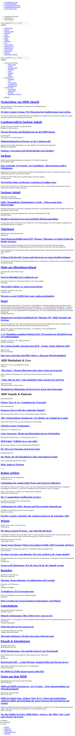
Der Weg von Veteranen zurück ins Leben (20, 449)
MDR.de (7, 97)
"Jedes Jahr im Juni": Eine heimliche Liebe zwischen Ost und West (32, 380)
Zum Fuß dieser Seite (10, 9)
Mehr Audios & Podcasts (12, 464)
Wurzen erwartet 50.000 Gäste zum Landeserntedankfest (27, 296)
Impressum (7, 729)
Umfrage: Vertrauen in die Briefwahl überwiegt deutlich (27, 151)
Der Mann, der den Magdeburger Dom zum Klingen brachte (29, 457)
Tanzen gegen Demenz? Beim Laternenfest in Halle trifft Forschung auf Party (37, 545)
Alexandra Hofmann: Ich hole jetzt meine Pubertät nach (27, 636)
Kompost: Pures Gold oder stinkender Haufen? (23, 410)
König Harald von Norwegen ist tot (17, 627)
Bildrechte (7, 733)
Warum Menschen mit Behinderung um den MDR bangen (28, 132)
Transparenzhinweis (10, 732)
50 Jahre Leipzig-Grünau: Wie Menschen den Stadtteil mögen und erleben (36, 112)
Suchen (3, 25)
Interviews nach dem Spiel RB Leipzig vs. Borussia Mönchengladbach (33, 355)
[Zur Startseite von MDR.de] (4, 13)
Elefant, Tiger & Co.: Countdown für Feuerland (23, 402)
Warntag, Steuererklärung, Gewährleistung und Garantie (28, 580)
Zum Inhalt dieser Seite (11, 2)
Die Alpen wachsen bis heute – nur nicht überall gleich (26, 531)
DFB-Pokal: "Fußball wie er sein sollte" (19, 441)
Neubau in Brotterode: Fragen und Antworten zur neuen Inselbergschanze (35, 257)
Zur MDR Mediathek (10, 4)
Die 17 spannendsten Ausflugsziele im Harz (21, 497)
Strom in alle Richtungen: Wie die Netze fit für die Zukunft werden (32, 565)
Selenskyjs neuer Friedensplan (15, 426)
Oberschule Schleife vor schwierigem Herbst (22, 286)
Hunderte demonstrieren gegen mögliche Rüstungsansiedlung (29, 219)
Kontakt (6, 727)
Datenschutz (8, 730)
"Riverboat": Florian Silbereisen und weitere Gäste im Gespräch (31, 370)
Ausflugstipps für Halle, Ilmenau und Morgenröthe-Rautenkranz (31, 506)
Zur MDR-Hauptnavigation (12, 7)
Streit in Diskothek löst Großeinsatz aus (19, 277)
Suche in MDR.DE (6, 23)
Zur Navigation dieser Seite (12, 5)
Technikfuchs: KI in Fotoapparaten (17, 591)
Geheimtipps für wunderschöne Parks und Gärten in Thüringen (31, 483)
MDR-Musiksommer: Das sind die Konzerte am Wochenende (29, 651)
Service (4, 724)
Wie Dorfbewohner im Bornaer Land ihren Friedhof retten (28, 182)
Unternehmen (6, 722)
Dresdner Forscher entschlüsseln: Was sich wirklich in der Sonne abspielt (35, 554)
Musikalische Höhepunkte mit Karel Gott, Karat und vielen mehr (31, 389)
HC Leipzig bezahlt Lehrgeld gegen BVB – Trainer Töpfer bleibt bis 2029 (35, 346)
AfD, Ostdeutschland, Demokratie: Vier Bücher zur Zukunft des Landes (34, 418)
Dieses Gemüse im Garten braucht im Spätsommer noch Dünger (31, 601)
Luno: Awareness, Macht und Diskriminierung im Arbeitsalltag (30, 433)
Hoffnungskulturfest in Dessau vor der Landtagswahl (25, 141)
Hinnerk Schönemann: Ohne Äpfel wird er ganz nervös (26, 615)
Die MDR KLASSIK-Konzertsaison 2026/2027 (22, 671)
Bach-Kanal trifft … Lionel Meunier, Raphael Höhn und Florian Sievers (35, 662)
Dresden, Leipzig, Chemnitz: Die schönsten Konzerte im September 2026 (35, 516)
